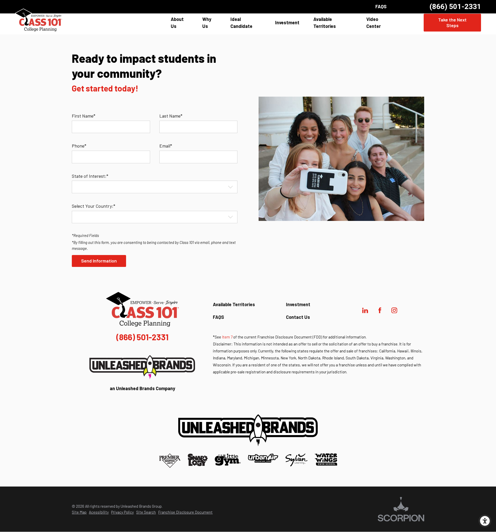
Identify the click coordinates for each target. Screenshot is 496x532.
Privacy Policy (122, 512)
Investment (287, 22)
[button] (484, 520)
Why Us (206, 22)
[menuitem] (180, 22)
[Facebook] (379, 310)
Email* (165, 146)
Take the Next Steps (452, 22)
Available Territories (324, 22)
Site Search (146, 512)
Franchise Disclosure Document (185, 512)
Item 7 (227, 337)
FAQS (380, 6)
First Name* (83, 116)
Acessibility (99, 512)
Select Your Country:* (93, 206)
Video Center (373, 22)
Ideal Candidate (241, 22)
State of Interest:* (90, 176)
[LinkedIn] (365, 310)
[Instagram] (394, 310)
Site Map (79, 512)
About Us (177, 22)
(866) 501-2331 (455, 6)
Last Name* (170, 116)
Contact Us (298, 317)
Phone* (79, 146)
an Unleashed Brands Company (142, 388)
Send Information (99, 261)
